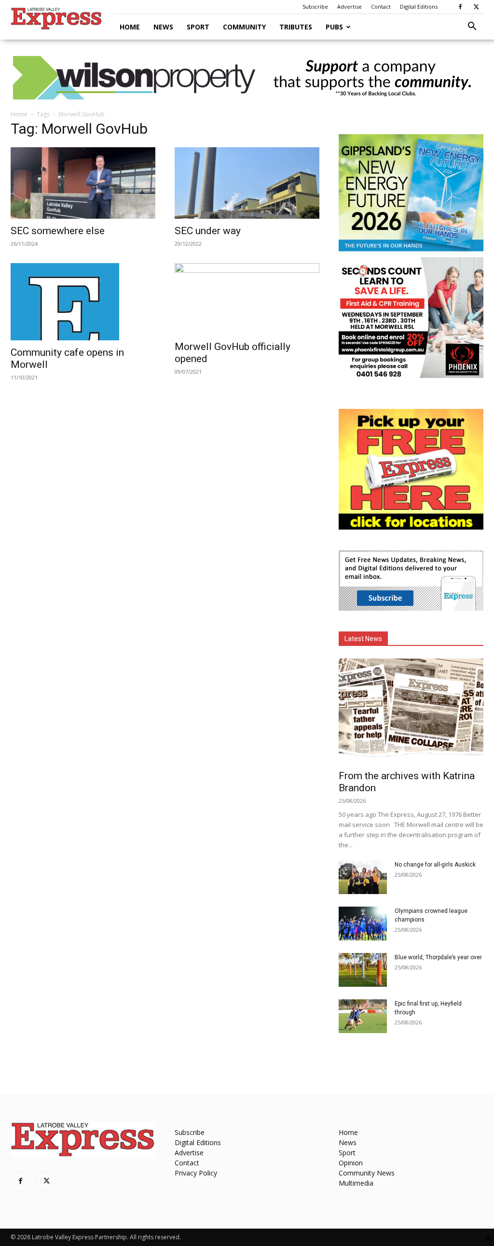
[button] (471, 27)
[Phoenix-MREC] (411, 375)
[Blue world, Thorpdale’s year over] (363, 970)
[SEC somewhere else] (83, 183)
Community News (367, 1172)
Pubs (334, 26)
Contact (381, 6)
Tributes (295, 26)
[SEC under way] (247, 183)
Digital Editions (419, 6)
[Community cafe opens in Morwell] (83, 301)
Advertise (349, 6)
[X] (476, 7)
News (163, 26)
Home (130, 26)
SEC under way (208, 231)
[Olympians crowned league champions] (363, 923)
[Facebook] (460, 7)
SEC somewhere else (58, 231)
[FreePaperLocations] (411, 527)
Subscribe (315, 6)
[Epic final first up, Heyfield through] (363, 1016)
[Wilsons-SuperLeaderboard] (247, 77)
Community (244, 26)
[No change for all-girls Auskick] (363, 877)
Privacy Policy (196, 1172)
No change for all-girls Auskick (435, 864)
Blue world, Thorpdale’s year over (438, 957)
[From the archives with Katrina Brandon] (411, 711)
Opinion (351, 1162)
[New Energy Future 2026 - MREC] (411, 252)
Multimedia (356, 1183)
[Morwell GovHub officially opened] (247, 299)
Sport (198, 26)
